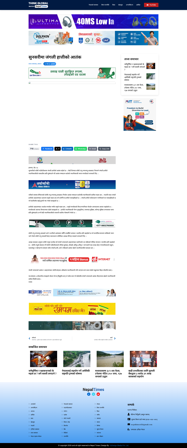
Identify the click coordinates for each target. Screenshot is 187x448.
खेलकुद (120, 5)
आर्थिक (138, 5)
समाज (39, 64)
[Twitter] (93, 394)
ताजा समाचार (33, 64)
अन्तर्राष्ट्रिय (129, 5)
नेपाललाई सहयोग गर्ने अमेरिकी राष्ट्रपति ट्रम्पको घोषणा (132, 77)
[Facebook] (88, 394)
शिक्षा (113, 5)
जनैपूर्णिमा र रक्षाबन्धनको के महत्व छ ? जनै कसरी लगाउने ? (134, 67)
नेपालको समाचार (93, 5)
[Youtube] (98, 394)
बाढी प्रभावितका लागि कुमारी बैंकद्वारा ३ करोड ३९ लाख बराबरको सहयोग (141, 373)
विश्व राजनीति (105, 5)
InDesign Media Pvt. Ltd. (119, 445)
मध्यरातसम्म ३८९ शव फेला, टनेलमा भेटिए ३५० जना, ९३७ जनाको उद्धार (134, 88)
